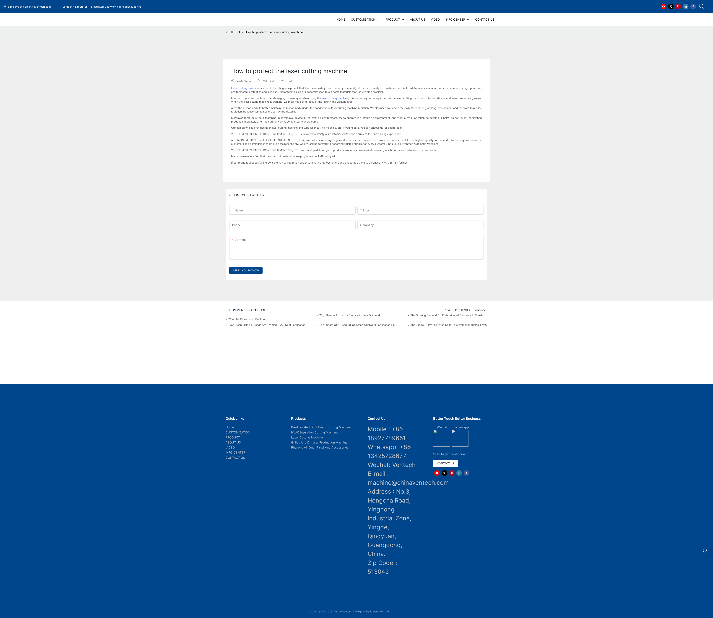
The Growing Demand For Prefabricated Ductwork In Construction (449, 315)
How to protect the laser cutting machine (274, 32)
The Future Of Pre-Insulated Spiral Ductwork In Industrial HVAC (449, 324)
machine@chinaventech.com (408, 482)
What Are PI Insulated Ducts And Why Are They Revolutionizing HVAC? (249, 319)
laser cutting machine (335, 98)
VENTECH (233, 32)
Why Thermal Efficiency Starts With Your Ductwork (350, 315)
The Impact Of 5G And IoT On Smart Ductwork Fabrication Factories (357, 324)
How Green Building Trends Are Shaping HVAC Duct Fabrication (266, 324)
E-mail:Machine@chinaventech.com (34, 6)
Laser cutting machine (245, 88)
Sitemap (397, 611)
